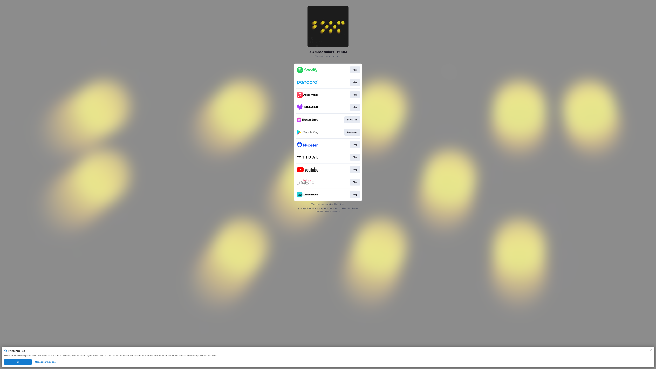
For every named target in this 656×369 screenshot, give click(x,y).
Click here (352, 208)
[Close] (650, 350)
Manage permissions (45, 362)
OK (18, 362)
